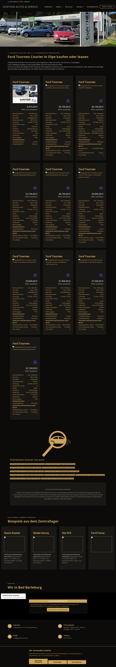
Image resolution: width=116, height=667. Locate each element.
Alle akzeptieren (77, 662)
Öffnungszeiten (92, 7)
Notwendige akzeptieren (38, 661)
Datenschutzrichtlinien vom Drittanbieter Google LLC (45, 606)
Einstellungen (57, 662)
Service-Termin (107, 7)
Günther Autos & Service (20, 6)
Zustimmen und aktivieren (58, 610)
